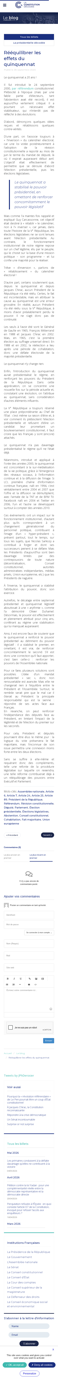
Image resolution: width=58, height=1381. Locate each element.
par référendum (22, 88)
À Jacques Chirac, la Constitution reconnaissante (25, 1108)
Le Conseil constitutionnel (25, 1272)
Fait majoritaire (31, 819)
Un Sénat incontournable (21, 1119)
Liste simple (7, 984)
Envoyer (48, 1041)
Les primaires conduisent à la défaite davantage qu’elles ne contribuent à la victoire (28, 1163)
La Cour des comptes (21, 1282)
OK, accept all (16, 1365)
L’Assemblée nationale (22, 1262)
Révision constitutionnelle (37, 803)
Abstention (11, 815)
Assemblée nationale (31, 791)
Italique (14, 978)
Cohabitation (12, 819)
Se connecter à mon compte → (39, 932)
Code (35, 984)
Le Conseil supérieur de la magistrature (24, 1289)
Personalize (29, 1373)
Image (36, 978)
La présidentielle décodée (29, 42)
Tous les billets (29, 36)
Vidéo (42, 978)
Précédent (12, 835)
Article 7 (12, 795)
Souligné (20, 978)
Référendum (12, 803)
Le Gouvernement (19, 1257)
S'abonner (29, 1343)
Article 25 (37, 795)
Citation (29, 984)
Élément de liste (20, 984)
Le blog (20, 1053)
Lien (29, 978)
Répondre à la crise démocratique (26, 1115)
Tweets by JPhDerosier (19, 1075)
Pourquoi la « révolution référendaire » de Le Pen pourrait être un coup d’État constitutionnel (29, 1099)
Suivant (47, 835)
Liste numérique (13, 984)
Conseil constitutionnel (33, 815)
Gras (7, 978)
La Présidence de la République (28, 1251)
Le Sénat (13, 1267)
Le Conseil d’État (18, 1277)
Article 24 (24, 795)
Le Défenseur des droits (23, 1296)
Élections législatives (35, 811)
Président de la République (25, 799)
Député (8, 807)
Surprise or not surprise (20, 1124)
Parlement (21, 807)
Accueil (8, 1053)
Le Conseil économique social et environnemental (27, 1304)
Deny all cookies (43, 1365)
